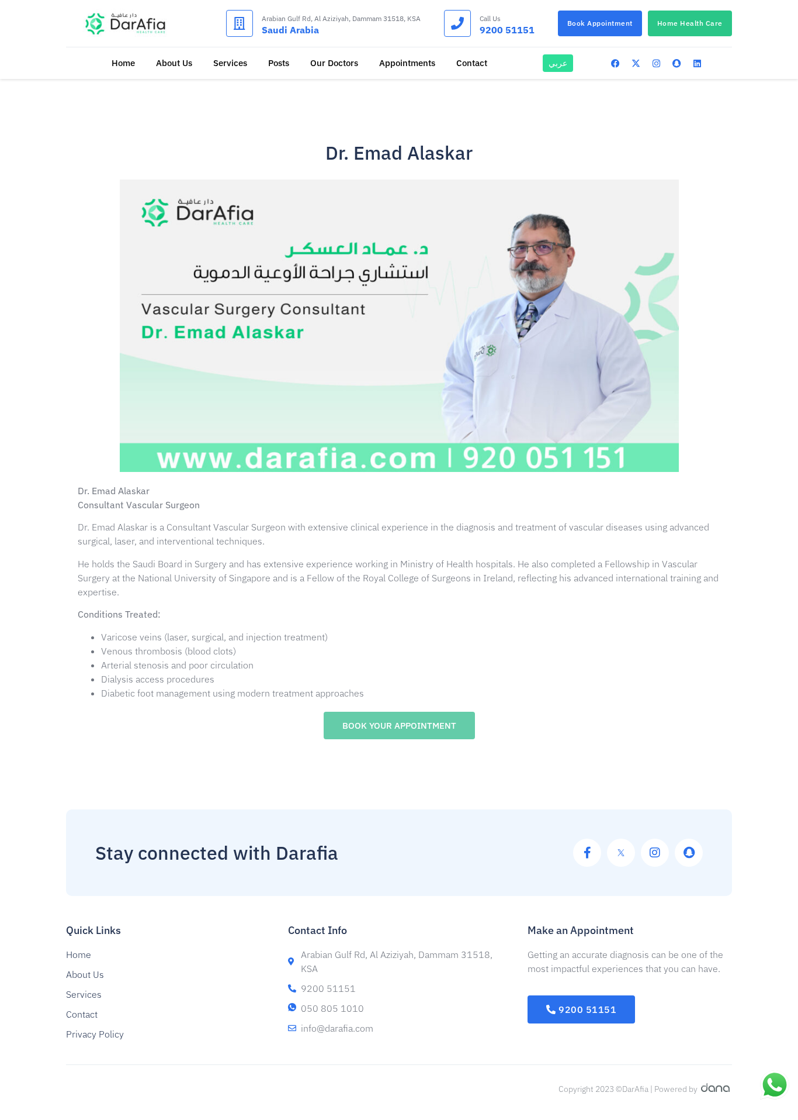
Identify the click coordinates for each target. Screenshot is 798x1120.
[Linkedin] (697, 63)
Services (230, 62)
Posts (278, 62)
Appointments (407, 62)
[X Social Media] (621, 853)
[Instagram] (656, 63)
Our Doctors (334, 62)
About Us (174, 62)
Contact (471, 62)
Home (123, 62)
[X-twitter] (636, 63)
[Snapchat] (677, 63)
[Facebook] (615, 63)
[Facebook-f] (587, 853)
